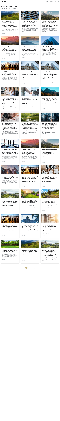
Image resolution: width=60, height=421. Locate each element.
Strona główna (56, 1)
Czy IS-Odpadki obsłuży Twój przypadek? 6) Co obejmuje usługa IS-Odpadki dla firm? (10, 177)
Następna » (32, 267)
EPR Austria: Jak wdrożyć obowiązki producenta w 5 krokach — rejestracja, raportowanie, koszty (10, 251)
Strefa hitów (4, 1)
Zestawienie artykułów (49, 1)
